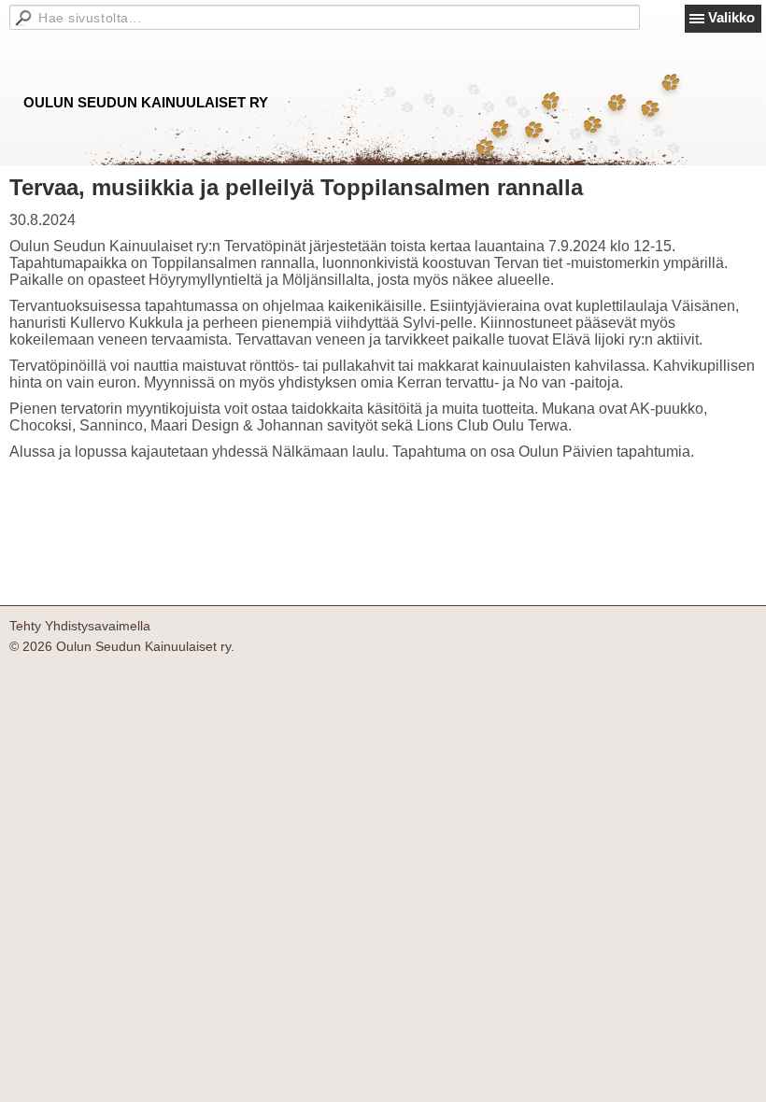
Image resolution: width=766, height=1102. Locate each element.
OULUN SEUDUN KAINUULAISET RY (145, 102)
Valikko (731, 17)
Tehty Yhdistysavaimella (79, 625)
